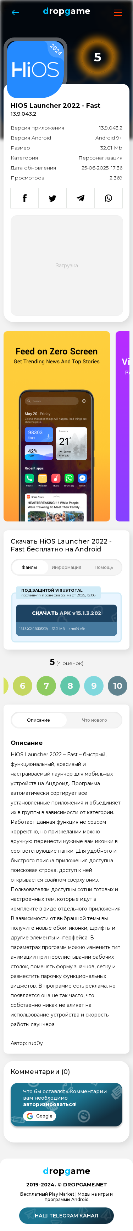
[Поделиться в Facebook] (24, 198)
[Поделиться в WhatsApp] (108, 198)
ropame (66, 11)
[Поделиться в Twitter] (52, 198)
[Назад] (15, 13)
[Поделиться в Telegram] (80, 198)
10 (117, 686)
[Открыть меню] (118, 13)
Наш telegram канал (66, 1215)
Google (43, 1116)
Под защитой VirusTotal (51, 590)
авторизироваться (49, 1104)
